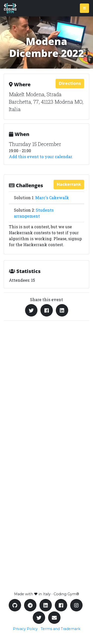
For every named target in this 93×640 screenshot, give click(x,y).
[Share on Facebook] (46, 310)
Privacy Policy (25, 629)
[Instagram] (76, 605)
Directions (70, 83)
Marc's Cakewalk (52, 197)
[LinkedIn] (45, 605)
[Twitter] (39, 617)
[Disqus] (46, 390)
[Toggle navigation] (84, 8)
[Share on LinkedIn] (62, 310)
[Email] (54, 617)
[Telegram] (30, 605)
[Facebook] (61, 605)
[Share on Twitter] (31, 310)
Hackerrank (69, 184)
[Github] (15, 605)
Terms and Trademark (60, 629)
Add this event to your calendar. (41, 156)
